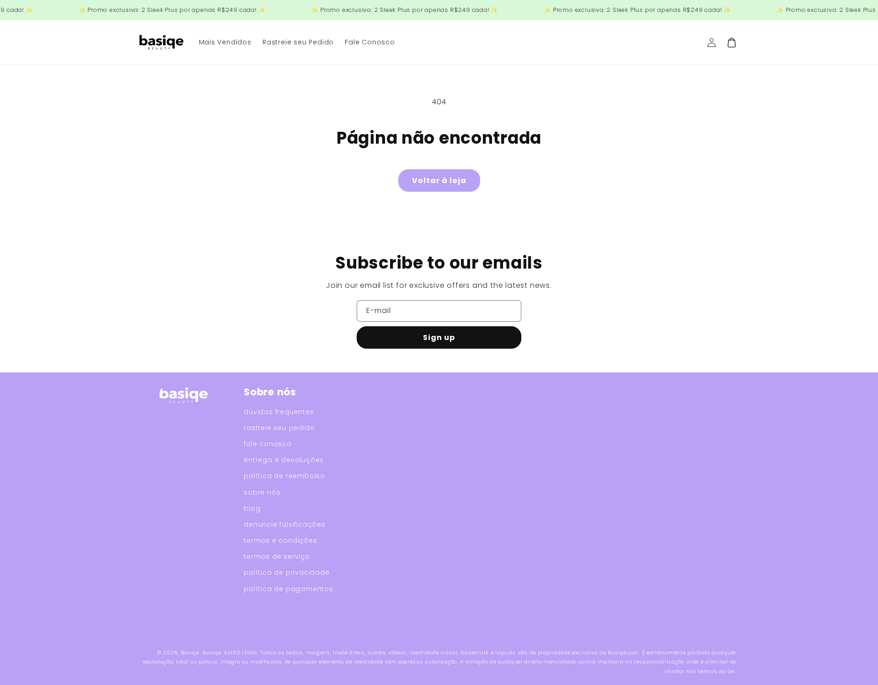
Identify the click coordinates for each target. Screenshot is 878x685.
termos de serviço (277, 556)
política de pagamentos (288, 588)
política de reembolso (284, 475)
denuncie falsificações (285, 524)
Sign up (439, 337)
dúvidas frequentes (279, 411)
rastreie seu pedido (279, 427)
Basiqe (190, 652)
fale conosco (268, 443)
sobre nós (262, 492)
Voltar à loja (439, 180)
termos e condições (280, 540)
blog (252, 508)
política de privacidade (286, 572)
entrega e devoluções (284, 459)
